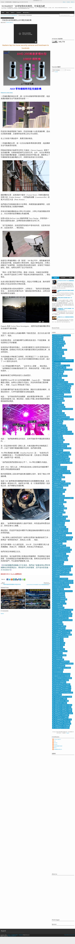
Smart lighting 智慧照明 (57, 611)
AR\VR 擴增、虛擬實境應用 (58, 373)
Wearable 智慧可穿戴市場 (57, 684)
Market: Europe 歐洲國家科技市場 (59, 512)
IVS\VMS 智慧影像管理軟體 (57, 487)
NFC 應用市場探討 (56, 541)
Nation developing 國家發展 (60, 535)
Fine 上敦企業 (66, 452)
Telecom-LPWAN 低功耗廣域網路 (59, 665)
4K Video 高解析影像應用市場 (58, 351)
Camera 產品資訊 (68, 396)
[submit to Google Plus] (12, 579)
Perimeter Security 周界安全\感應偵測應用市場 (61, 547)
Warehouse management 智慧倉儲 (62, 680)
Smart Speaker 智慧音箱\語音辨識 (59, 628)
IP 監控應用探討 (55, 485)
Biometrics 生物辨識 (66, 388)
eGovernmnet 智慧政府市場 (58, 437)
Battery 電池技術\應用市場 (68, 384)
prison (64, 553)
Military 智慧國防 (56, 531)
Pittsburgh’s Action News (7, 92)
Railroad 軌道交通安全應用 (65, 568)
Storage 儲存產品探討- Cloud (58, 640)
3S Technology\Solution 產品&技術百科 (60, 349)
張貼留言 (2, 613)
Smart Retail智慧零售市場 (57, 622)
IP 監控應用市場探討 (66, 483)
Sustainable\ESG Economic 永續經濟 (59, 655)
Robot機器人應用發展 (65, 572)
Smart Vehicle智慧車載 (57, 632)
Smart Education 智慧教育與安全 (58, 593)
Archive (12, 12)
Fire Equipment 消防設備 (66, 454)
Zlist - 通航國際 (69, 709)
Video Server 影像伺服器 (57, 678)
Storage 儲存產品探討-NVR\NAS (58, 649)
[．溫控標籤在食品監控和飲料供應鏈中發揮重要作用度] (54, 292)
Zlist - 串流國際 (65, 700)
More (72, 2)
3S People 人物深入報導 (57, 347)
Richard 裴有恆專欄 (56, 572)
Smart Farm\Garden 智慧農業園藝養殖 (60, 599)
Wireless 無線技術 (66, 684)
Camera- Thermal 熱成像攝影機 (58, 400)
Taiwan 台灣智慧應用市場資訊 (58, 659)
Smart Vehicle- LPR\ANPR (66, 630)
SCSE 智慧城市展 (56, 576)
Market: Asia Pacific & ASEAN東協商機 (59, 508)
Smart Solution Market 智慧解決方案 (59, 626)
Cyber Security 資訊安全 (57, 429)
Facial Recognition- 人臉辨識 (58, 452)
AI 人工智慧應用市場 (56, 363)
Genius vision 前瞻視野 (65, 460)
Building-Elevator (67, 390)
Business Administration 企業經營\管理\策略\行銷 (61, 392)
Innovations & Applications (57, 475)
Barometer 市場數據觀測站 (57, 384)
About (64, 2)
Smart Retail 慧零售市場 (67, 620)
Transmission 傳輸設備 (66, 667)
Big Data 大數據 (68, 386)
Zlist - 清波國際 (62, 709)
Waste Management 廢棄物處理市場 (59, 682)
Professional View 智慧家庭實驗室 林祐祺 (60, 560)
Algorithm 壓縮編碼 (68, 369)
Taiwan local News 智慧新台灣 (58, 663)
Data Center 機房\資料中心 (57, 431)
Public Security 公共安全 (68, 566)
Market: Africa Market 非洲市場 (58, 506)
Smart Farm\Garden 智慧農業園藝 (59, 597)
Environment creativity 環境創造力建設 (59, 446)
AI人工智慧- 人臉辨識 (62, 367)
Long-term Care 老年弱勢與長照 (58, 495)
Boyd (61, 390)
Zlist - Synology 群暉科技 (66, 723)
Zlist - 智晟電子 (55, 711)
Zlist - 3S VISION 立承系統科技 (58, 696)
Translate (56, 71)
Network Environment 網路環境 (65, 539)
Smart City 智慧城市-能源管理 (58, 589)
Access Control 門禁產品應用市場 (59, 358)
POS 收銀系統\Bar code (57, 551)
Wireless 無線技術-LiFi (66, 686)
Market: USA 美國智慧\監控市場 (58, 524)
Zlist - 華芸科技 (62, 711)
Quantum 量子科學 (56, 568)
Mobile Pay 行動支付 (67, 533)
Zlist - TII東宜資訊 (56, 725)
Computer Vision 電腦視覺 (57, 423)
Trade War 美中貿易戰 (57, 667)
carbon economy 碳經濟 (57, 402)
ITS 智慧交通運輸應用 (64, 485)
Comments (19, 12)
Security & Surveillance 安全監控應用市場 (60, 578)
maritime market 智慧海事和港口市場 (59, 502)
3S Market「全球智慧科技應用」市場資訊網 (23, 6)
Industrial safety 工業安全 (57, 473)
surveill (65, 651)
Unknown (55, 742)
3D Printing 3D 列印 (66, 335)
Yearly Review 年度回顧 (57, 694)
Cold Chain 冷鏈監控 (56, 419)
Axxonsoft (65, 382)
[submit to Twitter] (9, 579)
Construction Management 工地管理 (59, 425)
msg (53, 535)
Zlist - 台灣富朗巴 (63, 698)
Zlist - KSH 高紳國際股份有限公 (58, 719)
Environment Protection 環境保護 (58, 448)
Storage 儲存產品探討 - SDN (58, 638)
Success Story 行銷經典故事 (58, 651)
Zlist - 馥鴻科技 (63, 713)
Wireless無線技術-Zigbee (67, 692)
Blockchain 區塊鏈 (56, 390)
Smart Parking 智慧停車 (63, 618)
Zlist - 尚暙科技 (63, 702)
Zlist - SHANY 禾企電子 (66, 721)
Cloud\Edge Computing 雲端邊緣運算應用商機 (61, 417)
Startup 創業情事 (56, 636)
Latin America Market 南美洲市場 (58, 491)
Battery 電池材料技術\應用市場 (58, 386)
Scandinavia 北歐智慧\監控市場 (66, 574)
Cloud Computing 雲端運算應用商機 (59, 415)
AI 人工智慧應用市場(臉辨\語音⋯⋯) (59, 365)
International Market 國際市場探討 (59, 481)
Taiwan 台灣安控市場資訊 (57, 657)
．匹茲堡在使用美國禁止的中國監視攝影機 (16, 20)
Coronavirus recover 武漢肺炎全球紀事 (60, 427)
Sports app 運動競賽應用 (66, 634)
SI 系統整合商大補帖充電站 (68, 582)
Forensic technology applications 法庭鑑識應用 (61, 458)
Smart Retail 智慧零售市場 (57, 620)
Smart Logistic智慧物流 (57, 613)
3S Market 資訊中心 (9, 22)
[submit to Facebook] (7, 579)
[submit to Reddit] (22, 579)
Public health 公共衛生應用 (57, 566)
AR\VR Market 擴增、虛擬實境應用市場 (60, 375)
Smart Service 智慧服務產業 (58, 624)
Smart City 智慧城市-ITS (57, 591)
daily (66, 429)
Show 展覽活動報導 (69, 580)
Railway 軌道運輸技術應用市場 (58, 570)
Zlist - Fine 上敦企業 (56, 717)
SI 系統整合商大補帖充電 (57, 582)
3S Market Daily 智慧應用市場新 (58, 341)
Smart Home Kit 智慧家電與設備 (58, 609)
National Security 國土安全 (57, 537)
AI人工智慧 (55, 367)
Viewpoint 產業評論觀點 (67, 678)
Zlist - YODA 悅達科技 (65, 727)
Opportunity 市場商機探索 (57, 543)
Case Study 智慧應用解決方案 (58, 404)
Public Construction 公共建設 (58, 564)
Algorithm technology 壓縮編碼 (58, 371)
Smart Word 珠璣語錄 (66, 632)
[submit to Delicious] (18, 579)
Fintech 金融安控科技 (56, 454)
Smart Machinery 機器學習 (67, 613)
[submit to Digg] (16, 579)
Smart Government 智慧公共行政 (59, 601)
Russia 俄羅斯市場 (56, 574)
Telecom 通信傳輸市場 (69, 663)
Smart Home (63, 603)
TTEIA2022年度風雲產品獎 (57, 671)
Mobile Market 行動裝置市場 (58, 533)
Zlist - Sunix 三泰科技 (56, 723)
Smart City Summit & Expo (67, 591)
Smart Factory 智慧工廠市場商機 (58, 595)
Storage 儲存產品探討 (64, 636)
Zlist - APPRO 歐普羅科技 (63, 715)
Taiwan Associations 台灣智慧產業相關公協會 (61, 661)
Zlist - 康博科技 (55, 709)
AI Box (68, 365)
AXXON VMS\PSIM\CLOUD (58, 382)
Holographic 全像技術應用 (67, 462)
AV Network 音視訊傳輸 (57, 377)
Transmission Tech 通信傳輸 (58, 669)
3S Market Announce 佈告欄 (58, 339)
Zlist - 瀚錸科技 (69, 713)
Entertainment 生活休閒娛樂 (58, 442)
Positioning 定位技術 (66, 551)
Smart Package (55, 618)
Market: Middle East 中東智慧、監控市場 (60, 516)
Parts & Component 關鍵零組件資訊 (59, 545)
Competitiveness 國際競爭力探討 (67, 419)
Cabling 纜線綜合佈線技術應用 (58, 396)
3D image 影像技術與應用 (57, 335)
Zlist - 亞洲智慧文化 (56, 702)
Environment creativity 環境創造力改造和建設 (61, 444)
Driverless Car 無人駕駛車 (57, 435)
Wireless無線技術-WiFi (66, 690)
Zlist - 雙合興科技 (56, 713)
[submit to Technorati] (24, 579)
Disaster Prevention (69, 433)
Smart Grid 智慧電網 (56, 603)
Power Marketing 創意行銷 (57, 553)
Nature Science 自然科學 (67, 537)
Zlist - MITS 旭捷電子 (56, 721)
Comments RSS (72, 934)
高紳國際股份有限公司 (58, 749)
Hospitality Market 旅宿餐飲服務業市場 (60, 466)
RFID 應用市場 (67, 570)
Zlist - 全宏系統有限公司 (57, 700)
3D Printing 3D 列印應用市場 (58, 337)
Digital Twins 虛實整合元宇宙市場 (59, 433)
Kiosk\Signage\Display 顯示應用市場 (59, 489)
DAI (63, 429)
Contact (68, 2)
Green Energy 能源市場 (57, 462)
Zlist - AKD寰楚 (55, 715)
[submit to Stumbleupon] (14, 579)
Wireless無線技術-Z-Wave (57, 692)
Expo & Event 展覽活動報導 (58, 450)
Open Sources (63, 541)
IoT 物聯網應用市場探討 (57, 483)
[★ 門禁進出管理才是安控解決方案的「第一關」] (54, 301)
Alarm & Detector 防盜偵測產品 (58, 369)
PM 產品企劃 (55, 549)
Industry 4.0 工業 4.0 (66, 473)
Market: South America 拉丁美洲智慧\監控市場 (61, 520)
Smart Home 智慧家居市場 (57, 605)
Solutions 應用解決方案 (57, 634)
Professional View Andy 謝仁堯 (58, 562)
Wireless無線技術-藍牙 (57, 690)
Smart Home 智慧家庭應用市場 (58, 607)
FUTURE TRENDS (56, 460)
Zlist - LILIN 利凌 (68, 719)
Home (3, 12)
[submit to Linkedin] (20, 579)
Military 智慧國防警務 (63, 531)
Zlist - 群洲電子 (69, 711)
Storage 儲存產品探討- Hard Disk (59, 642)
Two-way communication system (58, 673)
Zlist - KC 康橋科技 (64, 717)
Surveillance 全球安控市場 (57, 653)
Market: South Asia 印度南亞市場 (58, 522)
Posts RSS (66, 934)
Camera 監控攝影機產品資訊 (58, 398)
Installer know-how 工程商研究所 (58, 477)
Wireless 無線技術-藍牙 (57, 686)
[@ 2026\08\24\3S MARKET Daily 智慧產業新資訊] (54, 284)
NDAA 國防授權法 (56, 539)
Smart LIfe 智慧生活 (69, 609)
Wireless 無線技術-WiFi (57, 688)
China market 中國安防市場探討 (58, 413)
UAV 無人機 (68, 673)
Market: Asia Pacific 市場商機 (58, 510)
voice (54, 680)
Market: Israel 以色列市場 (57, 514)
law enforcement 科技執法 (57, 493)
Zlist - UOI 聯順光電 (56, 727)
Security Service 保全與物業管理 (58, 580)
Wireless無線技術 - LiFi (66, 688)
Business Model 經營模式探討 (58, 394)
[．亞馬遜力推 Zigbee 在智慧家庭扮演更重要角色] (54, 319)
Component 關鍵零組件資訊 (58, 421)
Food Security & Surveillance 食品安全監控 (60, 456)
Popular (55, 277)
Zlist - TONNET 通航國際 (64, 725)
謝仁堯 (55, 747)
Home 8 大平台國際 (56, 464)
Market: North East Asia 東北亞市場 (59, 518)
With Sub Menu (26, 12)
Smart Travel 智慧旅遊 (57, 630)
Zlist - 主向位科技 (56, 698)
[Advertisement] (61, 54)
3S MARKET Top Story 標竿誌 (58, 345)
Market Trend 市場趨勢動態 (58, 504)
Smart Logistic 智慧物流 (66, 611)
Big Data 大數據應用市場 (57, 388)
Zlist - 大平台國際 (68, 696)
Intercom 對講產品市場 (57, 479)
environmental (68, 448)
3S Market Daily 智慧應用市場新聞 (59, 343)
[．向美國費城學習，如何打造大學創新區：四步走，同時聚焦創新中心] (54, 310)
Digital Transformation (67, 431)
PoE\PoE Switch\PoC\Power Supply (65, 549)
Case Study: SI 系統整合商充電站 (59, 406)
